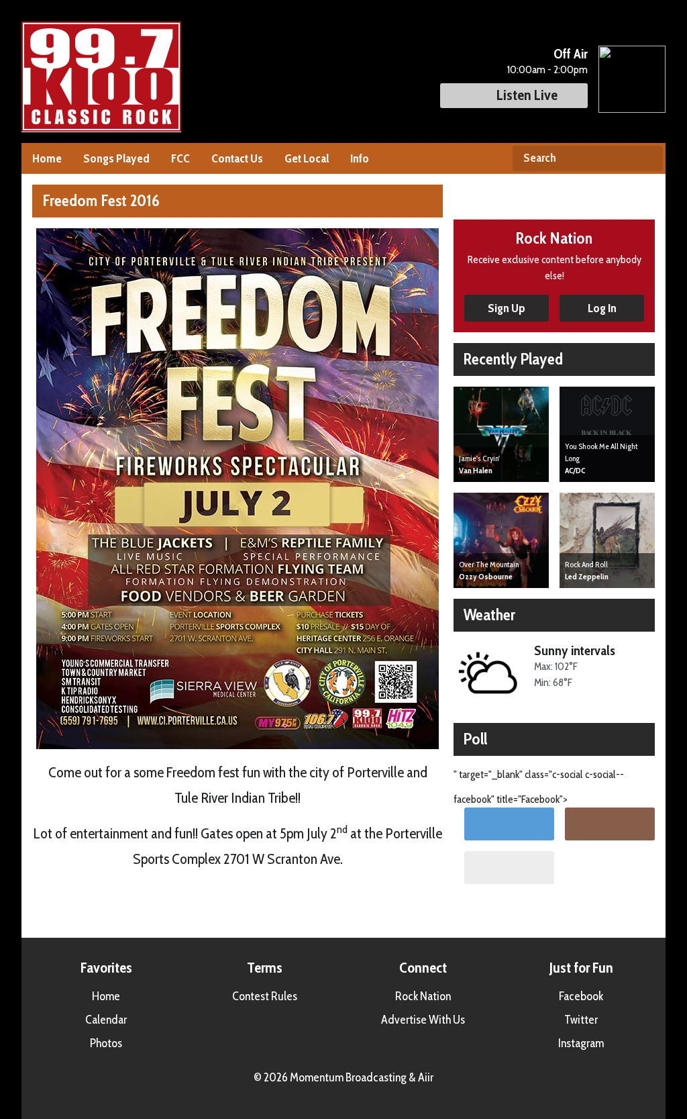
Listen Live (527, 95)
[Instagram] (610, 824)
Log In (602, 308)
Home (47, 158)
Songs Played (116, 158)
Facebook (581, 996)
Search (647, 158)
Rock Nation (423, 996)
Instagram (581, 1043)
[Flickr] (509, 867)
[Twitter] (509, 824)
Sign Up (506, 308)
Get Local (306, 158)
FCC (180, 158)
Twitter (581, 1019)
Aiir (425, 1077)
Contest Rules (264, 996)
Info (359, 158)
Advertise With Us (423, 1019)
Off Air (570, 54)
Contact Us (237, 158)
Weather (489, 614)
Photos (106, 1043)
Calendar (106, 1019)
